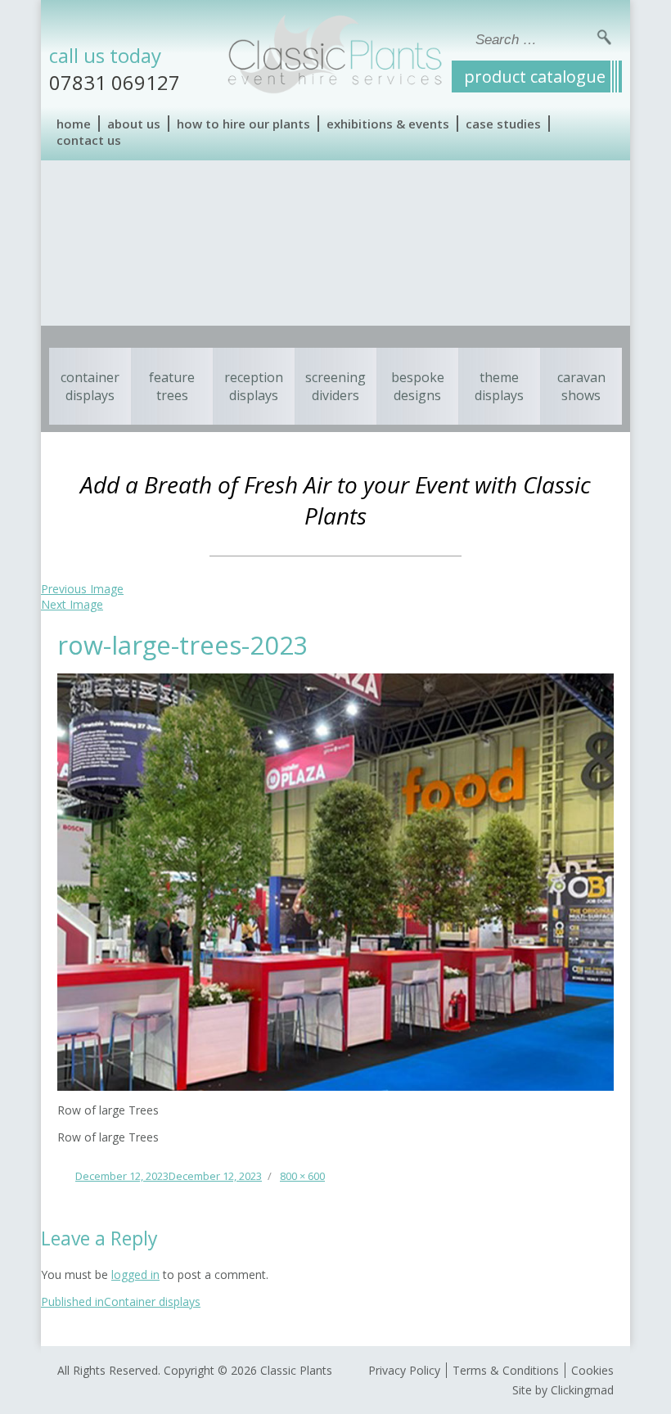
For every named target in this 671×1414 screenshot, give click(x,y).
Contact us (88, 140)
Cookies (592, 1370)
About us (133, 123)
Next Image (72, 604)
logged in (135, 1274)
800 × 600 (302, 1176)
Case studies (503, 123)
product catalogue (535, 76)
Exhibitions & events (387, 123)
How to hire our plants (243, 123)
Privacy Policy (404, 1370)
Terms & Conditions (506, 1370)
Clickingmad (582, 1390)
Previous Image (82, 589)
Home (73, 123)
